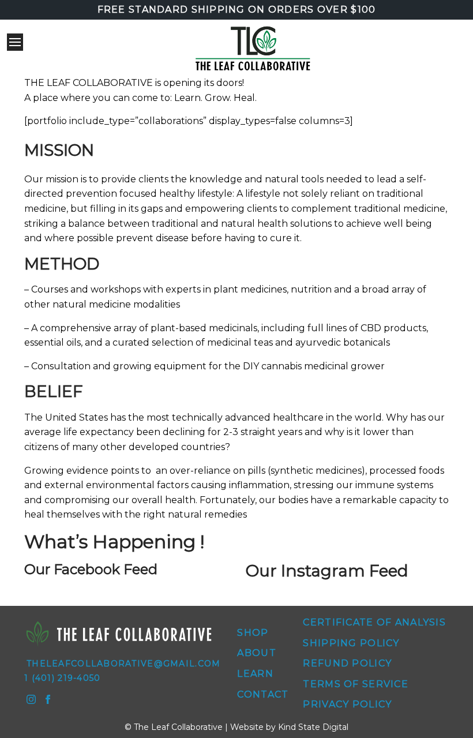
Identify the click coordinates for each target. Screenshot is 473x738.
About (256, 652)
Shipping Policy (351, 643)
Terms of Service (355, 684)
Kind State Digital (313, 727)
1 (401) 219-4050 (62, 678)
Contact (262, 694)
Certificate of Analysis (374, 622)
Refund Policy (347, 663)
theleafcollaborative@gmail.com (123, 663)
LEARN (255, 673)
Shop (252, 632)
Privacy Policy (347, 704)
